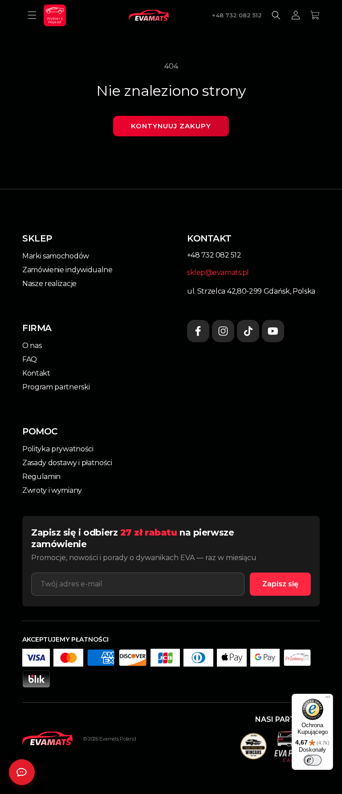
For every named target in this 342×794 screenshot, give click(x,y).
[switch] (313, 760)
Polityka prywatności (58, 449)
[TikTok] (248, 331)
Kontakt (36, 373)
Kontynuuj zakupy (171, 126)
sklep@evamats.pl (218, 272)
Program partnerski (56, 387)
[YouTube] (273, 331)
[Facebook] (198, 331)
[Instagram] (223, 331)
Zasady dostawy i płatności (67, 462)
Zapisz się (280, 584)
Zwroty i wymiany (52, 490)
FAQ (29, 359)
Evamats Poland (117, 739)
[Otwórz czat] (22, 772)
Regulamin (41, 476)
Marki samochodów (55, 256)
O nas (31, 345)
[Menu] (327, 699)
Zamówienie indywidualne (67, 270)
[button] (32, 15)
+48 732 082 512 (237, 15)
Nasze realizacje (49, 283)
